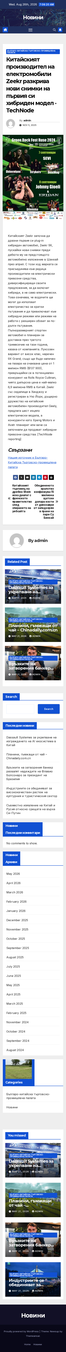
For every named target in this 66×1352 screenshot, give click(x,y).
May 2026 (13, 873)
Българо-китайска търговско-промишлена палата (31, 52)
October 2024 (15, 1031)
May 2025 (13, 985)
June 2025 (13, 976)
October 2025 (15, 938)
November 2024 (17, 1022)
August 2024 (15, 1050)
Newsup (54, 1331)
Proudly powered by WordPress (21, 1331)
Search (11, 697)
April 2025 (13, 994)
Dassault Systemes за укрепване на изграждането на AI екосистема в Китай (31, 741)
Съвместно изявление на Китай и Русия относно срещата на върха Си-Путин (30, 809)
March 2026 (14, 892)
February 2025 (16, 1013)
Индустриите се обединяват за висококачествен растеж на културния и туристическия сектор (31, 792)
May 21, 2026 (21, 1171)
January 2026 (16, 911)
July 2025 (13, 966)
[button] (54, 30)
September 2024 (17, 1040)
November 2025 (17, 929)
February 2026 (16, 901)
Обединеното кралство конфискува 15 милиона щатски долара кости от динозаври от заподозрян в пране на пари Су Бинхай (44, 501)
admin (27, 120)
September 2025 (17, 948)
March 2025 (14, 1003)
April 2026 (13, 883)
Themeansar (33, 1335)
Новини (33, 17)
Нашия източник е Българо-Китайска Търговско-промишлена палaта (32, 462)
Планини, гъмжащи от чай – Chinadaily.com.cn (33, 627)
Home (27, 1344)
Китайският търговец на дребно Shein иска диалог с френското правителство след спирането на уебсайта (22, 498)
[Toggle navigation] (30, 29)
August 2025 (15, 957)
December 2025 (17, 920)
